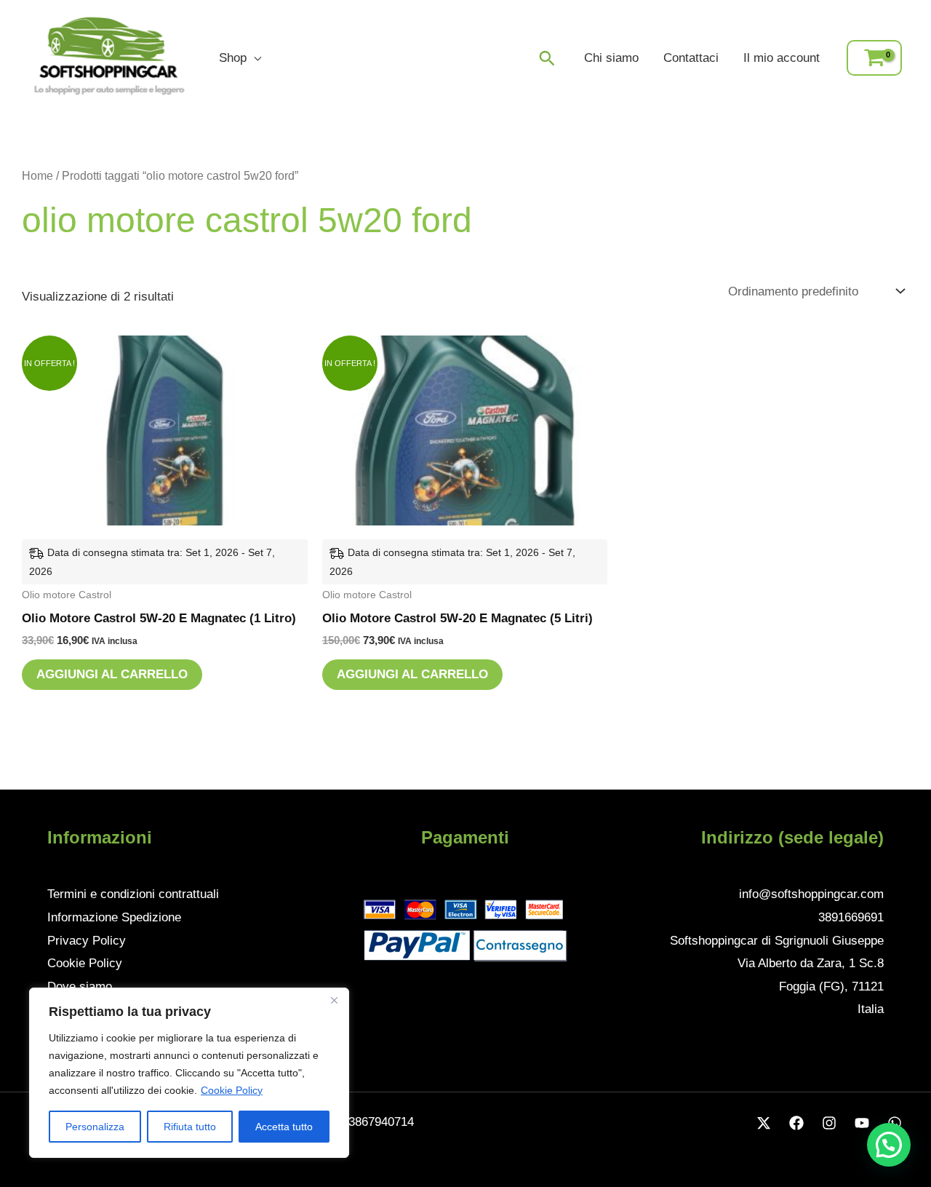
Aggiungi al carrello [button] (112, 674)
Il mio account (781, 58)
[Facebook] (796, 1123)
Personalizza (94, 1126)
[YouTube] (862, 1123)
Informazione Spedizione (114, 917)
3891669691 (851, 917)
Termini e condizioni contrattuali (133, 894)
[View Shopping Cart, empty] (874, 58)
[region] (189, 1073)
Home (37, 176)
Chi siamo (611, 58)
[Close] (334, 1000)
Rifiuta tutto (190, 1126)
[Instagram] (829, 1123)
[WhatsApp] (894, 1123)
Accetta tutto (284, 1126)
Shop (233, 58)
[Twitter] (763, 1123)
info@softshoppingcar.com (811, 894)
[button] (547, 58)
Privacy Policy (86, 941)
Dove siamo (79, 986)
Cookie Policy (232, 1090)
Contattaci (691, 58)
